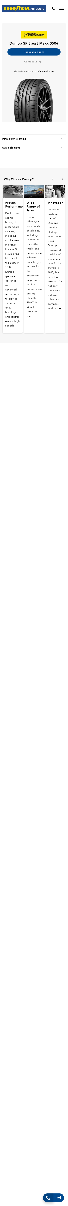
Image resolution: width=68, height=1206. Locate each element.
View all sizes (46, 71)
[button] (58, 1197)
